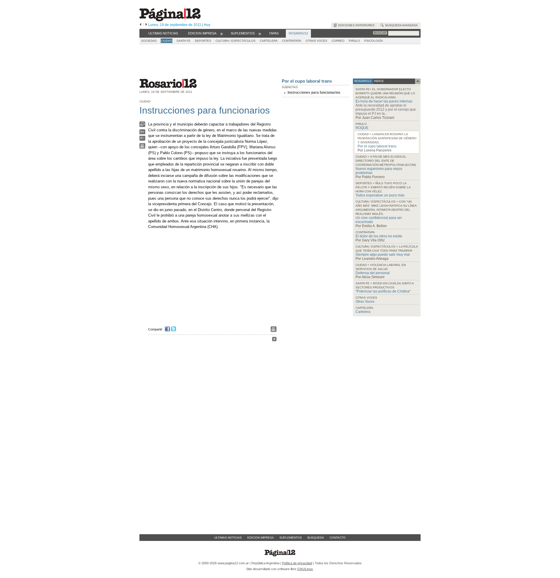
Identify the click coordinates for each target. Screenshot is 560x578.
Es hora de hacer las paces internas (384, 101)
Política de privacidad (297, 563)
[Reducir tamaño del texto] (142, 139)
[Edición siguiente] (146, 25)
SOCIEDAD (149, 40)
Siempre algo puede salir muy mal (383, 255)
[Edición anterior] (140, 25)
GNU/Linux (305, 569)
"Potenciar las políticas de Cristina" (383, 291)
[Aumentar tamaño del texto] (142, 133)
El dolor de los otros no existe (379, 236)
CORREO (338, 40)
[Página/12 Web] (170, 20)
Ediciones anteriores (355, 25)
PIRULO (354, 40)
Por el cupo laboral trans (307, 81)
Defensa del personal (373, 273)
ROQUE (362, 128)
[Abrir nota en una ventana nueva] (142, 125)
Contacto (338, 537)
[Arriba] (274, 340)
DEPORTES (203, 40)
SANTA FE (183, 40)
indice (378, 81)
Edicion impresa (260, 537)
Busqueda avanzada (401, 25)
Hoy (207, 25)
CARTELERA (269, 40)
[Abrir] (221, 33)
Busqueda (315, 537)
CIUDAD (166, 40)
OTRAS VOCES (316, 40)
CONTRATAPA (291, 40)
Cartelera (363, 312)
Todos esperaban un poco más (380, 195)
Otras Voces (365, 302)
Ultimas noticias (228, 537)
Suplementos (290, 537)
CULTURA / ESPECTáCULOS (236, 40)
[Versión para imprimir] (142, 147)
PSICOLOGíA (373, 40)
